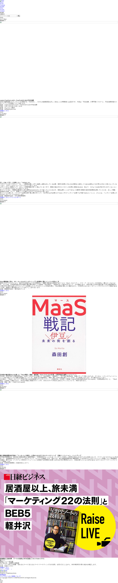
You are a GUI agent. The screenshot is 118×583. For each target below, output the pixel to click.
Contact (2, 11)
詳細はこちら (4, 110)
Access (2, 9)
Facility (2, 6)
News (1, 2)
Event (1, 3)
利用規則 (3, 575)
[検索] (18, 16)
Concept (2, 5)
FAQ (1, 8)
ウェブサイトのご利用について (10, 576)
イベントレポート (15, 197)
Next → (9, 569)
